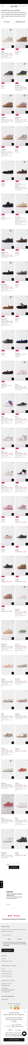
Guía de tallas (4, 999)
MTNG (2, 51)
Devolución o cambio (6, 971)
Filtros (7, 22)
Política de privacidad (17, 1035)
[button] (13, 908)
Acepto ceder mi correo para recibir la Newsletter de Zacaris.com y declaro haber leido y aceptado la (14, 1034)
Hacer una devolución (6, 976)
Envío (2, 968)
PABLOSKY (17, 609)
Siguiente (14, 867)
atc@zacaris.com (5, 985)
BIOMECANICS (4, 252)
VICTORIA (17, 353)
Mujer (10, 1030)
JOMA (16, 384)
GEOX (2, 416)
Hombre (19, 1030)
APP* (20, 2)
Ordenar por (20, 21)
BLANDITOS (18, 51)
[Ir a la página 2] (20, 863)
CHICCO (3, 519)
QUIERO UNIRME (14, 1039)
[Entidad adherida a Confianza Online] (14, 1007)
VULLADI (3, 183)
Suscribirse (8, 950)
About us (3, 958)
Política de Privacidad (6, 961)
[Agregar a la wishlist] (13, 30)
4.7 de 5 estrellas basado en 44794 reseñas (14, 919)
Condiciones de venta (6, 973)
